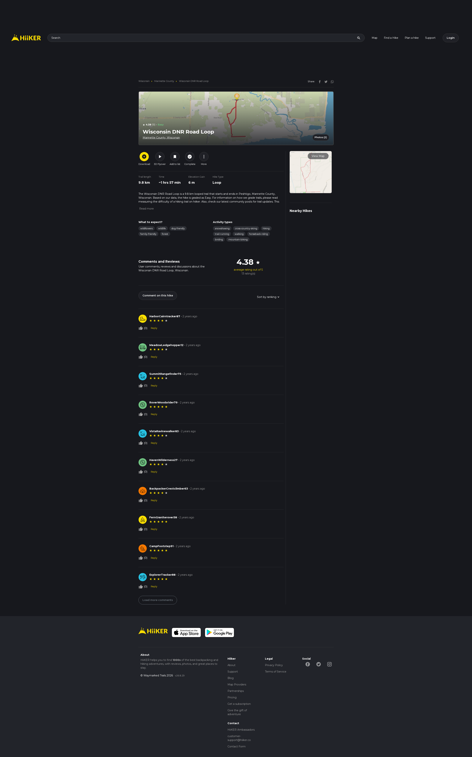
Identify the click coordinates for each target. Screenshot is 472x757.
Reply (154, 328)
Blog (231, 678)
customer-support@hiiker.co (239, 738)
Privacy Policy (274, 665)
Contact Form (237, 746)
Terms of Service (275, 671)
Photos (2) (321, 137)
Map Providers (237, 684)
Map (374, 37)
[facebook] (319, 81)
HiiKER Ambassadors (241, 729)
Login (451, 37)
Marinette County (164, 81)
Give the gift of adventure (237, 712)
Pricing (232, 697)
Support (430, 37)
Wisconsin (144, 81)
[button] (146, 208)
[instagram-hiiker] (329, 664)
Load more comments (158, 600)
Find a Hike (391, 37)
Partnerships (236, 691)
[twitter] (325, 81)
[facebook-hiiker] (307, 664)
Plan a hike (412, 37)
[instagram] (331, 81)
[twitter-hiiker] (318, 664)
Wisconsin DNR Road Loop (194, 81)
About (231, 665)
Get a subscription (239, 704)
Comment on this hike (158, 295)
